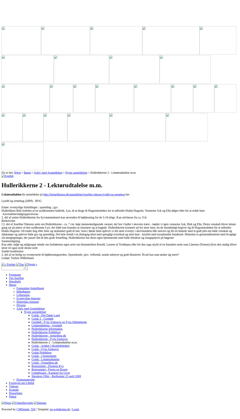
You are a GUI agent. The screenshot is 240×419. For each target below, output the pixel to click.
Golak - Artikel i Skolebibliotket (50, 345)
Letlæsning (23, 295)
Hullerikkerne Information (47, 328)
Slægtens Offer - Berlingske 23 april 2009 (56, 376)
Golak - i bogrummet (44, 356)
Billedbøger (23, 291)
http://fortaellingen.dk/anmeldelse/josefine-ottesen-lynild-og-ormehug (84, 194)
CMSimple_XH (25, 409)
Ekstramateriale (25, 379)
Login (75, 409)
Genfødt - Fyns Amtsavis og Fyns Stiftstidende (59, 322)
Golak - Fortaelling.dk (45, 362)
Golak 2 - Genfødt (42, 318)
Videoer (13, 386)
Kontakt (14, 389)
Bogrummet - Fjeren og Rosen (50, 369)
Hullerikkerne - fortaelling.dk (49, 335)
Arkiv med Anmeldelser (48, 172)
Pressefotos (15, 393)
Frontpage (15, 274)
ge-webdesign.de (60, 409)
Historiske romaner (27, 301)
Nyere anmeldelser (76, 172)
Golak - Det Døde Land (46, 315)
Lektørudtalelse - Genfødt (47, 325)
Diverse (21, 305)
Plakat (12, 396)
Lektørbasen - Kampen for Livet (51, 372)
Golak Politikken (42, 352)
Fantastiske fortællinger (30, 288)
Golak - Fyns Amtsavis (45, 349)
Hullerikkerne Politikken (46, 332)
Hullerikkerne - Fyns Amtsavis (50, 339)
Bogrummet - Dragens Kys (48, 366)
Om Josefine (16, 278)
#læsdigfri (15, 281)
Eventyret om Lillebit (21, 383)
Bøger (27, 172)
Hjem (17, 172)
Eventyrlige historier (28, 298)
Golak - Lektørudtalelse (45, 359)
